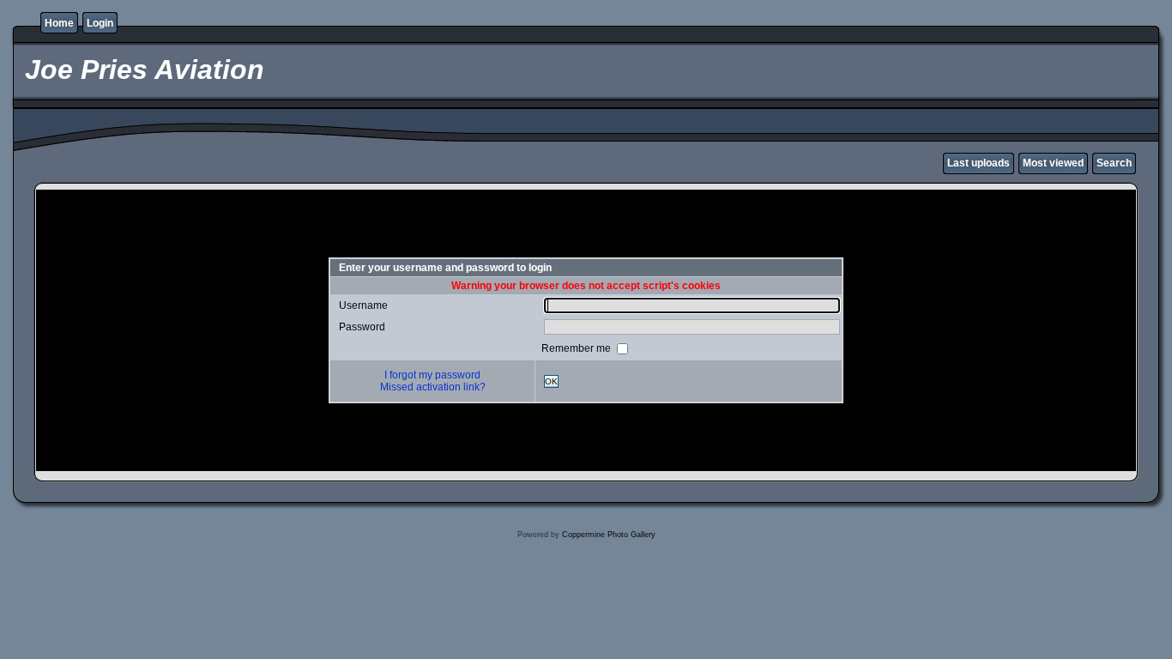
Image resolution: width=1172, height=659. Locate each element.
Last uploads (978, 163)
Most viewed (1053, 163)
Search (1114, 163)
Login (100, 23)
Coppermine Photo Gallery (608, 534)
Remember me (577, 348)
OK (551, 381)
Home (59, 23)
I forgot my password (432, 375)
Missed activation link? (433, 387)
